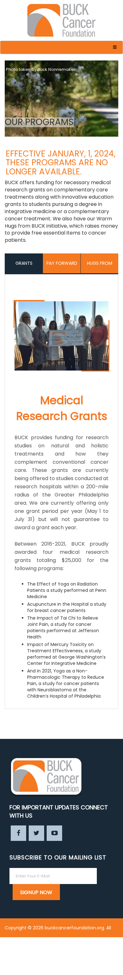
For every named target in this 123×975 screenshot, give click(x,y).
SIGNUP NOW (36, 892)
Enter (112, 965)
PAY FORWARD (61, 263)
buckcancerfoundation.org (74, 928)
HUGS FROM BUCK (99, 266)
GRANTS (23, 263)
